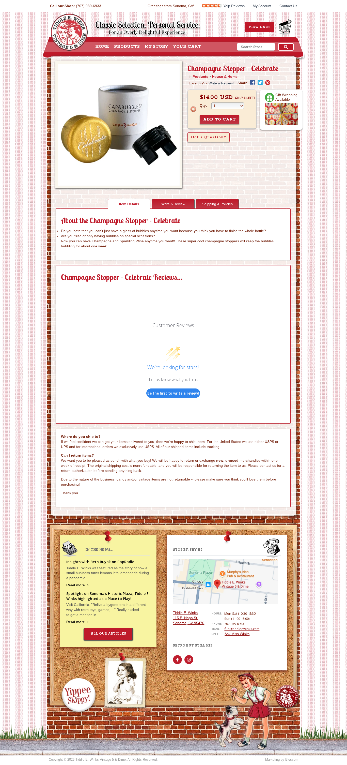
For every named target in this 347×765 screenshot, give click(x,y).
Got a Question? (208, 137)
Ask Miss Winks (237, 634)
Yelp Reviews (233, 6)
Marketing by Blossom (281, 759)
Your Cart (187, 46)
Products (127, 46)
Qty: (203, 105)
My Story (156, 46)
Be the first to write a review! (173, 393)
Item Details (129, 204)
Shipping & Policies (217, 204)
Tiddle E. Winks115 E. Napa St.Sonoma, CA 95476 (188, 618)
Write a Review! (221, 83)
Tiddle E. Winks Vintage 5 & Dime (100, 759)
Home (102, 46)
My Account (262, 6)
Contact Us (288, 6)
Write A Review (173, 204)
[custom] (177, 659)
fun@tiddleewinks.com (241, 628)
